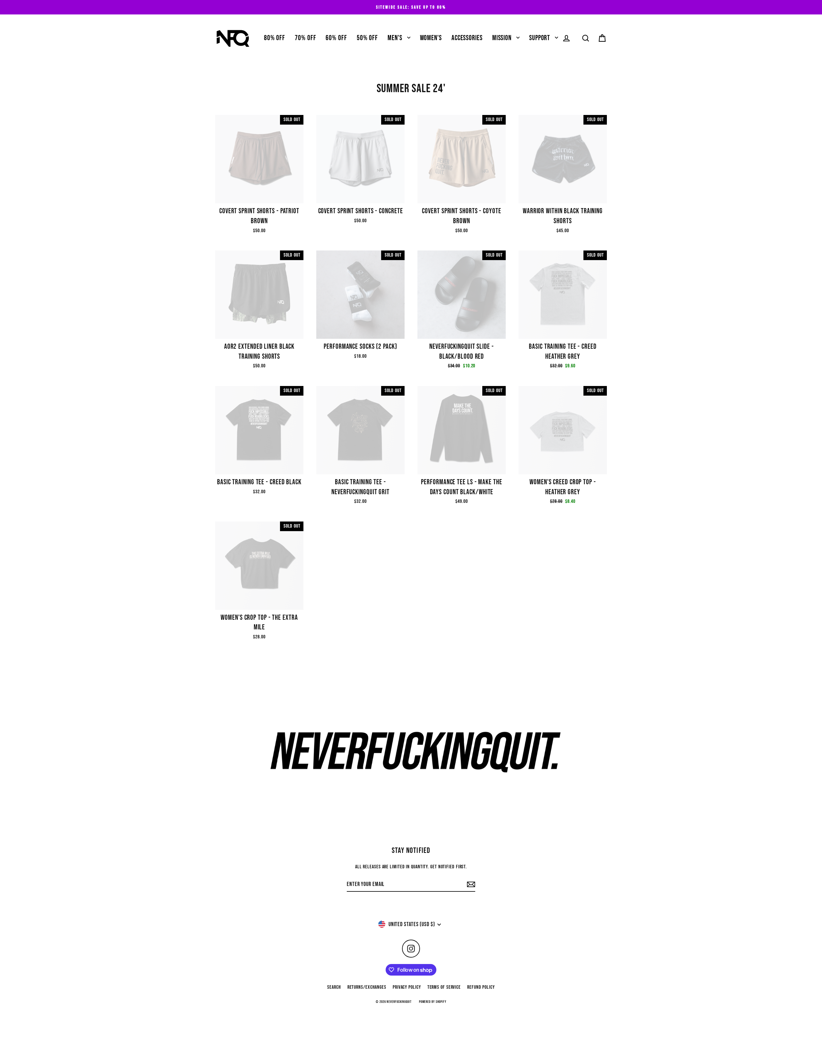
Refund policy (481, 987)
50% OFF (367, 38)
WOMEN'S (431, 38)
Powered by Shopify (432, 1002)
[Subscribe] (470, 884)
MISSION (502, 38)
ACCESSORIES (467, 38)
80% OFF (274, 38)
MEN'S (396, 38)
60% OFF (336, 38)
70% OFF (305, 38)
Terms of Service (444, 987)
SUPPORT (540, 38)
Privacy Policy (407, 987)
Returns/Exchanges (366, 987)
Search (334, 987)
